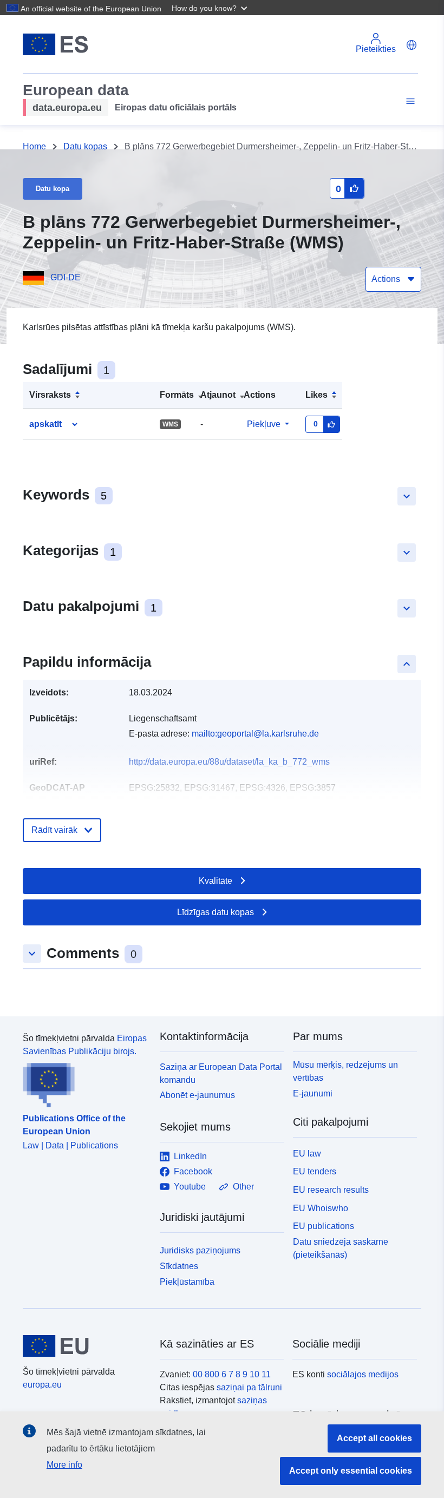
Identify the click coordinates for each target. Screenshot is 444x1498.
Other (243, 1186)
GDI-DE (65, 277)
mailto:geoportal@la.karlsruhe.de (255, 733)
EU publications (323, 1226)
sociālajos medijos (363, 1374)
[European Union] (85, 1346)
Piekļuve (263, 424)
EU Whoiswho (320, 1208)
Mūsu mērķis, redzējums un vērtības (345, 1071)
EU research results (331, 1189)
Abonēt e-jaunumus (197, 1095)
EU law (307, 1153)
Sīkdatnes (179, 1266)
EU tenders (314, 1171)
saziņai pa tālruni (249, 1387)
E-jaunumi (312, 1093)
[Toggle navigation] (408, 101)
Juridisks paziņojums (200, 1250)
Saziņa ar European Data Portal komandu (221, 1073)
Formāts (177, 394)
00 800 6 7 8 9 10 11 (232, 1374)
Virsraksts (50, 394)
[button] (210, 7)
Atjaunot (218, 394)
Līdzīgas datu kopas (215, 912)
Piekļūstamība (187, 1281)
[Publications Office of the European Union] (85, 1083)
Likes (316, 394)
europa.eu (42, 1384)
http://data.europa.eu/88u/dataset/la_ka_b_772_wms (229, 761)
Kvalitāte (215, 880)
